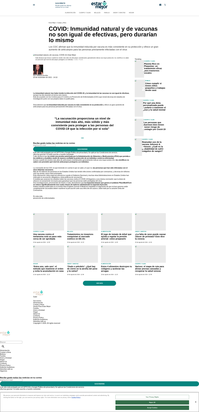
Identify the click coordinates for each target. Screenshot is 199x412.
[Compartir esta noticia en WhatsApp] (35, 79)
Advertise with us (39, 321)
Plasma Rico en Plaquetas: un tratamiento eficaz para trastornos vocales (153, 68)
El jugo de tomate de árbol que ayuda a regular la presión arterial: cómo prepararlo (116, 236)
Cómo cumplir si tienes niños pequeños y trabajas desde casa (155, 86)
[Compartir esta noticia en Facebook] (40, 79)
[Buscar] (3, 346)
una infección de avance (89, 188)
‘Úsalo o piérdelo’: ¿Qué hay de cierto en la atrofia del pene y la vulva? (82, 268)
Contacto (36, 316)
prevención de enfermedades (44, 198)
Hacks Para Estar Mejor (42, 306)
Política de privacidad (79, 152)
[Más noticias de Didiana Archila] (38, 65)
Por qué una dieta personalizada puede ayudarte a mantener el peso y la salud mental (154, 106)
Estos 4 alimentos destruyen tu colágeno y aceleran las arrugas (116, 268)
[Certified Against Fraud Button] (40, 325)
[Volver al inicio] (5, 332)
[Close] (195, 402)
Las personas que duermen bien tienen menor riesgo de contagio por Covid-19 (155, 125)
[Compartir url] (35, 90)
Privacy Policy (38, 317)
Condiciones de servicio (108, 152)
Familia (107, 12)
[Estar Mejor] (99, 5)
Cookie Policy (76, 397)
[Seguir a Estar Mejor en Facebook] (160, 4)
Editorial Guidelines (40, 319)
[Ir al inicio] (99, 293)
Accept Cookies (152, 407)
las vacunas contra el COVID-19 (76, 179)
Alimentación (70, 12)
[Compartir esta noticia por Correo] (50, 79)
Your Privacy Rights (152, 397)
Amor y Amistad (119, 12)
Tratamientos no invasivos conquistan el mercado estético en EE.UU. (80, 236)
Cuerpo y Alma (85, 12)
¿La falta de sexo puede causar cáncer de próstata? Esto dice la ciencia (150, 236)
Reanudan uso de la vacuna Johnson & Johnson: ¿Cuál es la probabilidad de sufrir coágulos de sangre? (152, 146)
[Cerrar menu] (2, 338)
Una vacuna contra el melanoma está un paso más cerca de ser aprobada (47, 236)
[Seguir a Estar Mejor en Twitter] (165, 4)
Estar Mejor (52, 23)
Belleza (97, 12)
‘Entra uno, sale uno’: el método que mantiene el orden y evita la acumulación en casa (48, 268)
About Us (36, 314)
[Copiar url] (38, 85)
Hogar (131, 12)
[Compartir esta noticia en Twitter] (45, 79)
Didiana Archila (42, 75)
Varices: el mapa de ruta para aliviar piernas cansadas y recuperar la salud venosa (149, 268)
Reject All (152, 402)
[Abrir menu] (34, 4)
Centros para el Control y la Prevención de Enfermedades (72, 97)
